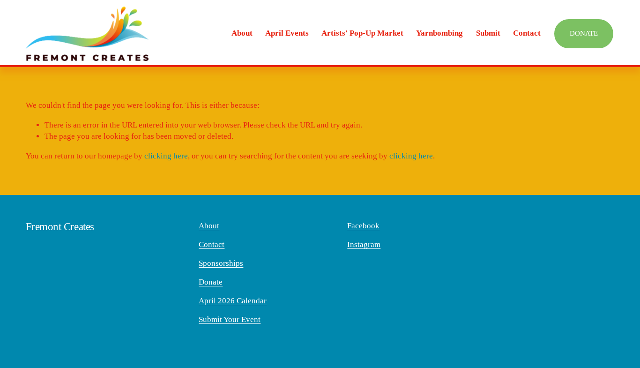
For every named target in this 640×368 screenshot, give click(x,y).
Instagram (363, 244)
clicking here (166, 155)
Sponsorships (221, 263)
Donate (584, 33)
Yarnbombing (439, 33)
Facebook (363, 225)
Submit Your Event (229, 319)
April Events (287, 33)
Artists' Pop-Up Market (362, 33)
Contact (527, 33)
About (209, 225)
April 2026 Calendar (233, 300)
